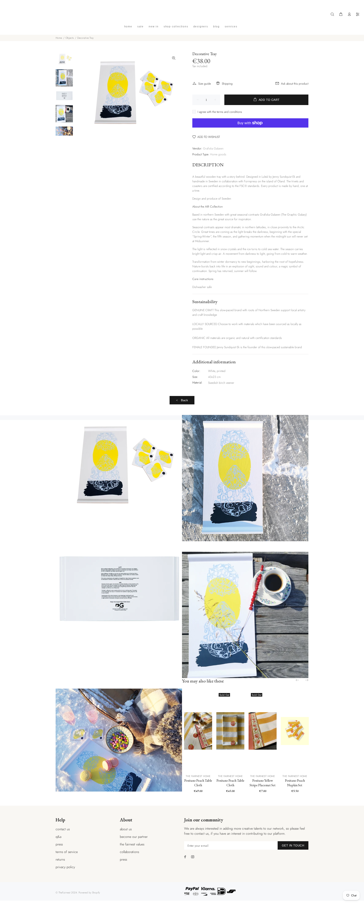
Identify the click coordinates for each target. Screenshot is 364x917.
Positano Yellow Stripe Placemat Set (263, 782)
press (59, 844)
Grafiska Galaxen (213, 148)
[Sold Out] (230, 731)
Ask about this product (294, 83)
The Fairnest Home (198, 776)
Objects (70, 38)
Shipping (227, 83)
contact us (63, 829)
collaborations (129, 851)
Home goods (218, 154)
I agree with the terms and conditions (220, 112)
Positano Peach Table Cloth (198, 782)
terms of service (67, 851)
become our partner (134, 836)
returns (60, 859)
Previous (298, 680)
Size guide (204, 83)
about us (126, 829)
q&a (58, 836)
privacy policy (65, 867)
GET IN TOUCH (293, 845)
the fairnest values (132, 844)
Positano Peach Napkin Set (295, 782)
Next (306, 680)
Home (59, 38)
